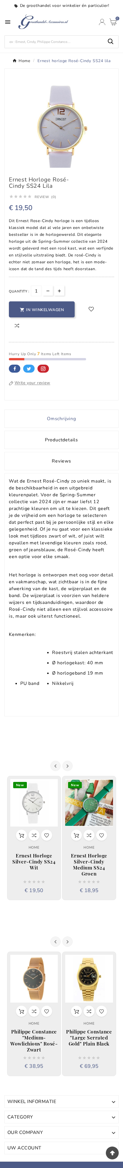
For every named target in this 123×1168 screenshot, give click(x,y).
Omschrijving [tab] (61, 419)
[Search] (111, 41)
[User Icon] (102, 22)
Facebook (14, 369)
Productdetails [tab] (61, 440)
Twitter (29, 369)
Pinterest (43, 369)
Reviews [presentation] (61, 461)
